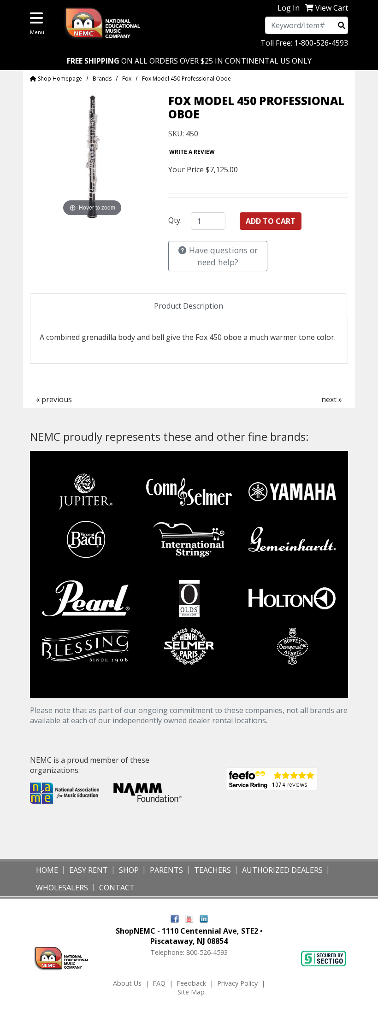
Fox (126, 78)
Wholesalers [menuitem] (62, 888)
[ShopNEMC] (106, 23)
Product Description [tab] (188, 306)
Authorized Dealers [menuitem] (282, 870)
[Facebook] (174, 917)
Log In (289, 8)
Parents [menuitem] (166, 870)
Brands (102, 78)
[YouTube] (189, 917)
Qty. (175, 220)
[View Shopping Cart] (309, 8)
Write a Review (192, 152)
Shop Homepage (59, 78)
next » (331, 399)
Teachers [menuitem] (212, 870)
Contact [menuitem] (117, 888)
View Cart (331, 8)
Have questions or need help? (222, 256)
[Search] (341, 25)
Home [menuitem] (47, 870)
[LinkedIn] (203, 917)
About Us (127, 983)
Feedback (191, 983)
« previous (54, 399)
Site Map (191, 992)
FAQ (159, 983)
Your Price (186, 169)
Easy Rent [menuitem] (88, 870)
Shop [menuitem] (129, 870)
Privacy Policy (237, 983)
